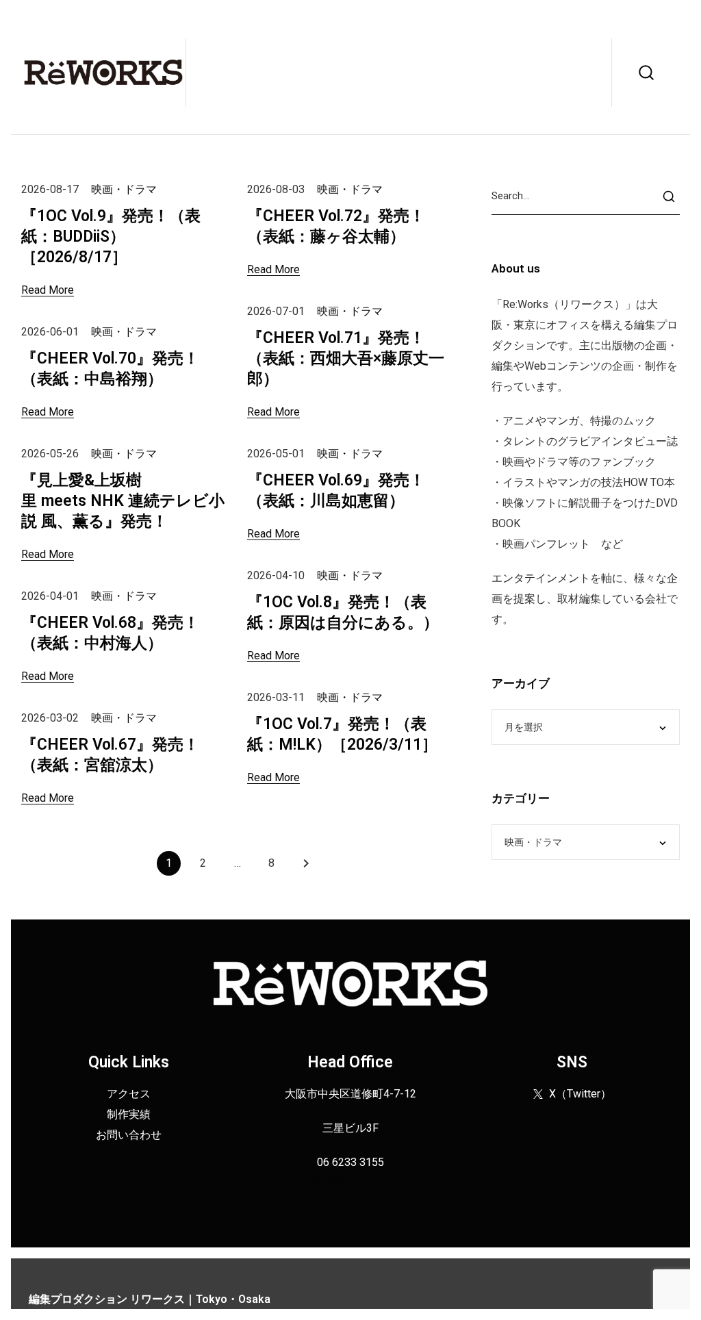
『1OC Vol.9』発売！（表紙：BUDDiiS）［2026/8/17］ (111, 236)
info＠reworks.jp (350, 1182)
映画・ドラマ (124, 189)
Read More (47, 289)
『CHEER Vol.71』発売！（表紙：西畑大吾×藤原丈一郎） (345, 358)
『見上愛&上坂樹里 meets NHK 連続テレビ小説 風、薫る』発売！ (123, 501)
